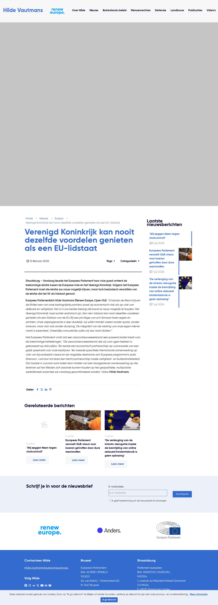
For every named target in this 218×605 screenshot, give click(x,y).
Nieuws (43, 218)
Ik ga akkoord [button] (109, 600)
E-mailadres (116, 486)
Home (29, 218)
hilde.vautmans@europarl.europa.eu (46, 568)
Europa (59, 218)
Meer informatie (199, 594)
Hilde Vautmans (23, 10)
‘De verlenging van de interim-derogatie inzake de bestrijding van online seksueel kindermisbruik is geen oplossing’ (121, 448)
